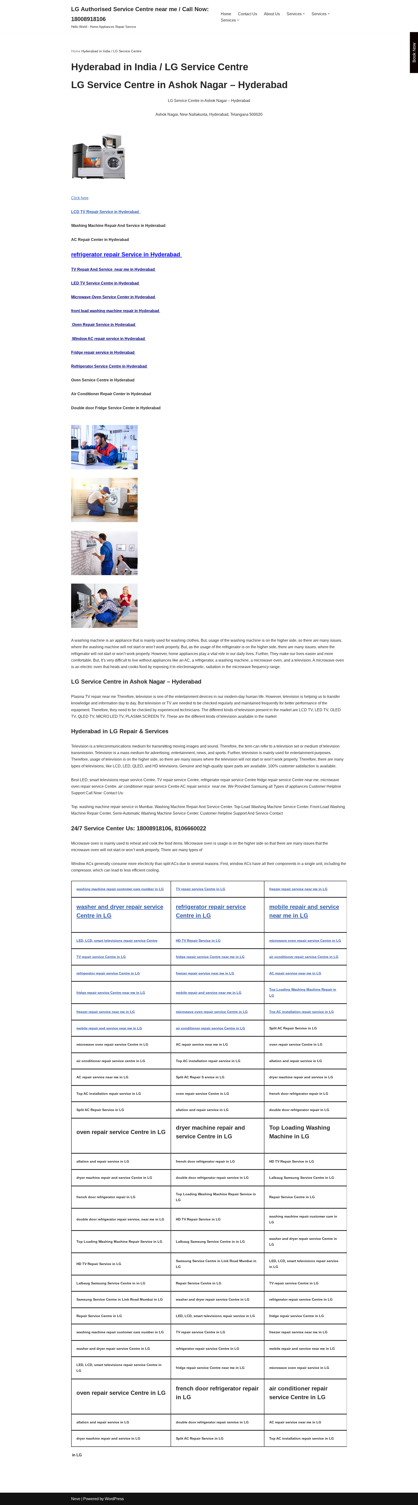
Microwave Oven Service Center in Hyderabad (113, 297)
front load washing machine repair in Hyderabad (115, 311)
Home (226, 14)
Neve (75, 1499)
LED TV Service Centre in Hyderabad (105, 283)
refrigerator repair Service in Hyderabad (126, 254)
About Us (272, 14)
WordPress (114, 1499)
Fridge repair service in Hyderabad (103, 352)
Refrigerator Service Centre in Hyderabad (109, 366)
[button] (304, 14)
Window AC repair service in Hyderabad (108, 339)
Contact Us (247, 14)
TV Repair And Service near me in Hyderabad (113, 269)
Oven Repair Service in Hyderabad (103, 325)
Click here (80, 198)
